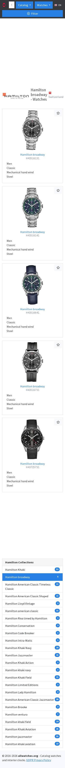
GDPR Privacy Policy (38, 760)
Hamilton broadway (32, 156)
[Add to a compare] (58, 113)
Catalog (23, 5)
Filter (34, 13)
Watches (42, 5)
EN (59, 5)
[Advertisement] (32, 53)
